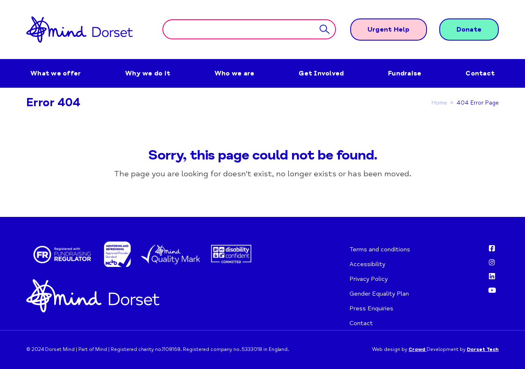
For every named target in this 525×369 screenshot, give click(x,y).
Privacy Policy (368, 278)
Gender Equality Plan (379, 293)
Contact (480, 73)
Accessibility (367, 264)
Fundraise (404, 73)
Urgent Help (389, 29)
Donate (469, 29)
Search (325, 30)
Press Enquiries (371, 308)
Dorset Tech (483, 349)
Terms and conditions (379, 249)
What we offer (55, 73)
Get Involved (321, 73)
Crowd (418, 349)
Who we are (235, 73)
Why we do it (147, 73)
